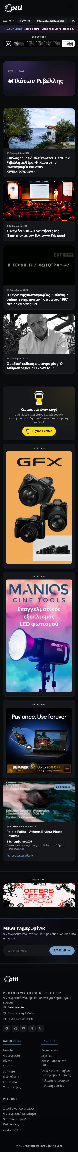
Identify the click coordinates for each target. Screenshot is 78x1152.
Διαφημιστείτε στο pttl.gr (53, 1063)
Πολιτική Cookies (52, 1086)
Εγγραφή (60, 950)
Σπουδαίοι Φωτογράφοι (18, 1108)
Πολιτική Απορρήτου (55, 1080)
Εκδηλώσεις (11, 1077)
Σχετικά (46, 1056)
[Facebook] (6, 1028)
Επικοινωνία (16, 1007)
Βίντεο (7, 1061)
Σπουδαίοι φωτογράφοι (51, 21)
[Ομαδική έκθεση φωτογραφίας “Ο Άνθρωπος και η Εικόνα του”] (39, 334)
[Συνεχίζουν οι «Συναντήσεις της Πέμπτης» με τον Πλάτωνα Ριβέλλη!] (39, 201)
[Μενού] (70, 8)
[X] (32, 1028)
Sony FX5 (25, 21)
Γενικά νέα (10, 1082)
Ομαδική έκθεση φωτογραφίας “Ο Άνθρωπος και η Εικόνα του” (35, 365)
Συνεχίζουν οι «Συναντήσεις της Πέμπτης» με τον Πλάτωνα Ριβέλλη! (36, 233)
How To (8, 1050)
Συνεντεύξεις (12, 1087)
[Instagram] (15, 1028)
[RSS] (40, 1028)
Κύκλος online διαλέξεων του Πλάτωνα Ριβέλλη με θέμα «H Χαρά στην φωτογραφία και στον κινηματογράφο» (38, 165)
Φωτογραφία (11, 1056)
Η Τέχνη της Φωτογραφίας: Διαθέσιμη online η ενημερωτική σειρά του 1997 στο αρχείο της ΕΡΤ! (37, 299)
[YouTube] (23, 1028)
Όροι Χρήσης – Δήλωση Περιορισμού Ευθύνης (56, 1073)
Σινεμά (7, 1066)
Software (9, 1071)
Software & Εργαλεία (16, 1119)
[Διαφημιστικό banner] (39, 44)
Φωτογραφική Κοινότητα (19, 1114)
